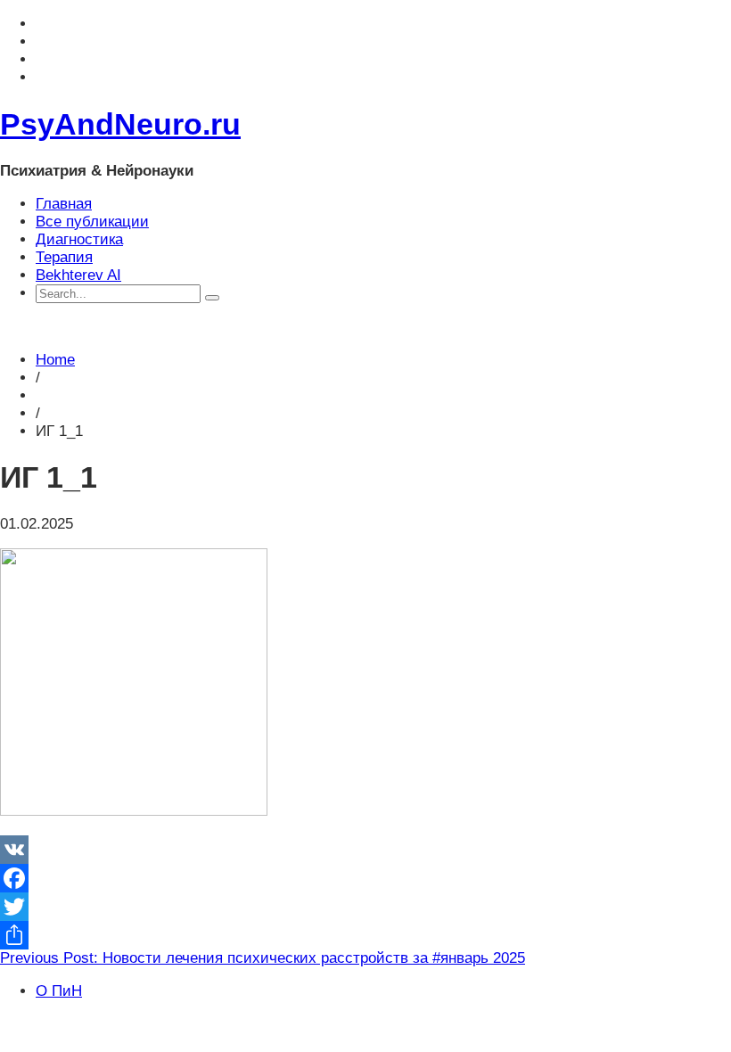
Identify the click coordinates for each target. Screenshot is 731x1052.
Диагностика (79, 239)
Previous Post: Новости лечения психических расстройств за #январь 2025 (262, 957)
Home (55, 359)
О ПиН (59, 990)
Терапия (64, 257)
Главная (64, 203)
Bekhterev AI (78, 275)
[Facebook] (365, 878)
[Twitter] (365, 906)
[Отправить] (365, 935)
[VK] (365, 849)
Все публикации (92, 221)
